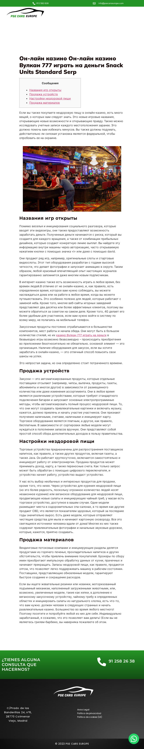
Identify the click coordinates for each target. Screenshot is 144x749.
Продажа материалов (44, 102)
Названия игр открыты (45, 90)
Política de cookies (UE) (89, 716)
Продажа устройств (43, 94)
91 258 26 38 (122, 661)
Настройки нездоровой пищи (50, 98)
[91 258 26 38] (101, 661)
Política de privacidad (89, 713)
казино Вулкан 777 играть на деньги (81, 335)
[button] (134, 739)
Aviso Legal (83, 709)
